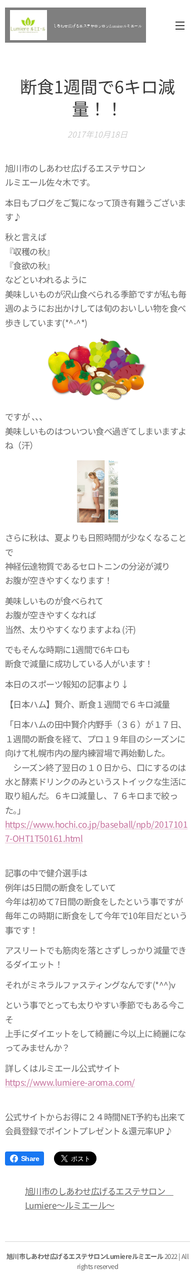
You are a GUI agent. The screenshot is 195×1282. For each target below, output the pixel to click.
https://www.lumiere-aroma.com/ (70, 1082)
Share (30, 1159)
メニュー (180, 25)
